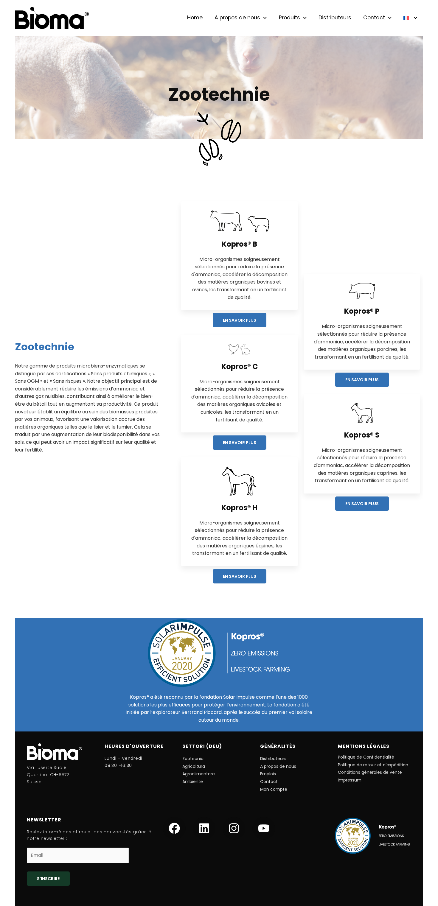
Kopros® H (239, 508)
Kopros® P (362, 311)
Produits (289, 17)
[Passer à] (410, 17)
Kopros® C (239, 366)
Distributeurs (335, 17)
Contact (374, 17)
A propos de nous (237, 17)
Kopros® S (362, 435)
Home (195, 17)
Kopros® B (239, 244)
